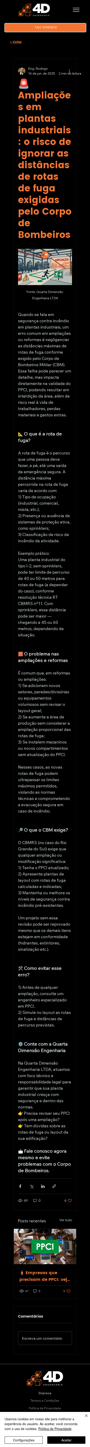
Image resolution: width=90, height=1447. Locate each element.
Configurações (23, 1440)
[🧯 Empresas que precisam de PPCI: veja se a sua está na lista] (45, 1246)
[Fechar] (83, 1418)
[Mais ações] (69, 71)
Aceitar (66, 1440)
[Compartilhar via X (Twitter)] (31, 1186)
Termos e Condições (44, 1400)
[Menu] (76, 10)
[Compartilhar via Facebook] (20, 1186)
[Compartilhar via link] (54, 1186)
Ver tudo (65, 1220)
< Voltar (16, 42)
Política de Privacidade (45, 1408)
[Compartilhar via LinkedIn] (43, 1186)
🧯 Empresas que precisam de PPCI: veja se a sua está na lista (44, 1276)
